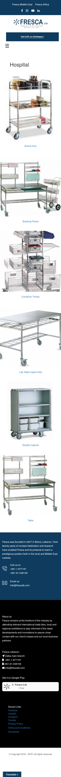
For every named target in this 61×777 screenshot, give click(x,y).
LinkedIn (12, 713)
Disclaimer (13, 731)
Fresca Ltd (21, 684)
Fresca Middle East (22, 4)
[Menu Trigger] (7, 45)
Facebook (13, 710)
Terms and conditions (19, 727)
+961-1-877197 (13, 660)
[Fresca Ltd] (6, 686)
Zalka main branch (15, 656)
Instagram (13, 716)
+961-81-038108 (12, 663)
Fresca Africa (42, 4)
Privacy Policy (15, 723)
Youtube (12, 720)
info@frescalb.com (15, 667)
